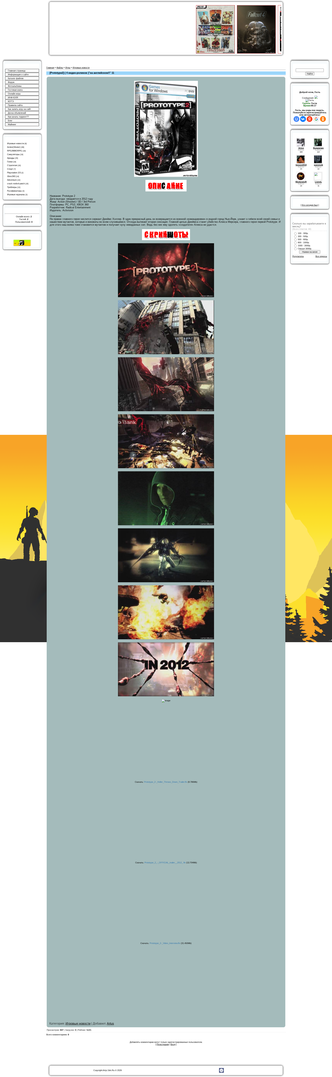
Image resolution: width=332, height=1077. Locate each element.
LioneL (318, 182)
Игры (67, 67)
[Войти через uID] (296, 119)
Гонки (9, 161)
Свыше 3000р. (305, 248)
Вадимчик (318, 148)
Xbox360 (11, 176)
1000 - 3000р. (304, 245)
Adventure (12, 180)
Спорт (10, 169)
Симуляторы (13, 154)
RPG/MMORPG (14, 151)
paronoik (318, 165)
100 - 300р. (303, 233)
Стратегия (12, 165)
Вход (173, 1044)
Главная (50, 67)
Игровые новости (15, 143)
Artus (110, 1023)
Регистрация (163, 1044)
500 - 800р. (303, 239)
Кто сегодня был (310, 205)
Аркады (10, 158)
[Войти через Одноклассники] (323, 119)
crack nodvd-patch (16, 183)
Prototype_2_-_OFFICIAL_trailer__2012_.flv (165, 862)
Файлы (59, 67)
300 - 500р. (303, 236)
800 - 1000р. (304, 242)
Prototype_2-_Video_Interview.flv (165, 943)
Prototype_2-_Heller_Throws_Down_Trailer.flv (165, 782)
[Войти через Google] (316, 119)
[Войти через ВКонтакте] (303, 119)
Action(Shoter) (14, 147)
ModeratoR (301, 182)
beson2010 (301, 165)
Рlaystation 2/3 (14, 172)
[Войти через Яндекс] (309, 119)
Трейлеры (12, 187)
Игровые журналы (16, 194)
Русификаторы (14, 191)
